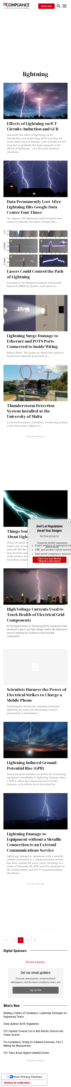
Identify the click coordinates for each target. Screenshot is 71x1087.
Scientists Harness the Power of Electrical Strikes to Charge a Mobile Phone (36, 695)
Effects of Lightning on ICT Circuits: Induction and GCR (32, 126)
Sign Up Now (35, 990)
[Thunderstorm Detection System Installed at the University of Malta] (35, 383)
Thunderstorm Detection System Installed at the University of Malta (30, 411)
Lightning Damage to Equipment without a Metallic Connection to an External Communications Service (34, 842)
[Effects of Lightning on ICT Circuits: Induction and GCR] (35, 101)
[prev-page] (6, 940)
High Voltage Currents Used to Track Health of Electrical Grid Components (35, 614)
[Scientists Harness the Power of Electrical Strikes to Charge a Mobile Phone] (35, 667)
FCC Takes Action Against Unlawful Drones (26, 1052)
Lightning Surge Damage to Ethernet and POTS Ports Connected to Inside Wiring (32, 341)
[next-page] (35, 940)
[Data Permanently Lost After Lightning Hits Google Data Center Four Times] (35, 179)
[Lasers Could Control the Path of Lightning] (35, 248)
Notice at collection (17, 1082)
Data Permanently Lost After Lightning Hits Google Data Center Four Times (34, 207)
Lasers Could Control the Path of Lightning (35, 273)
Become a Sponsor (35, 962)
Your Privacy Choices (27, 1076)
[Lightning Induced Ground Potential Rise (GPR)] (35, 740)
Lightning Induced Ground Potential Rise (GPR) (32, 765)
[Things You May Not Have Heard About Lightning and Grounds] (35, 508)
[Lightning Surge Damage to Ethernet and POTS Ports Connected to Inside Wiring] (35, 313)
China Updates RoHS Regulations (21, 1023)
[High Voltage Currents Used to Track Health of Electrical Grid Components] (35, 586)
